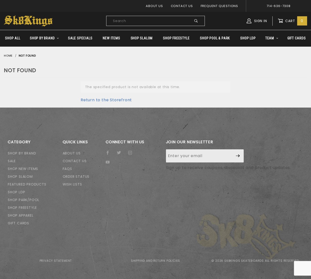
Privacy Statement (56, 261)
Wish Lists (72, 184)
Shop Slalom (142, 38)
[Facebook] (110, 155)
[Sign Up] (238, 155)
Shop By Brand (42, 38)
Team (269, 38)
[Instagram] (132, 155)
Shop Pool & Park (215, 38)
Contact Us (182, 6)
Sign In (260, 20)
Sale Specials (80, 38)
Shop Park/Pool (23, 199)
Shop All (12, 38)
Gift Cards (296, 38)
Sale (12, 161)
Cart (293, 20)
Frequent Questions (219, 6)
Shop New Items (23, 168)
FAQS (67, 168)
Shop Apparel (21, 215)
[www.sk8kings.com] (28, 20)
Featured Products (27, 184)
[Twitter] (121, 155)
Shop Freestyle (176, 38)
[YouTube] (110, 164)
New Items (111, 38)
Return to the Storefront (106, 100)
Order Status (76, 176)
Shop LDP (248, 38)
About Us (154, 6)
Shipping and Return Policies (155, 261)
